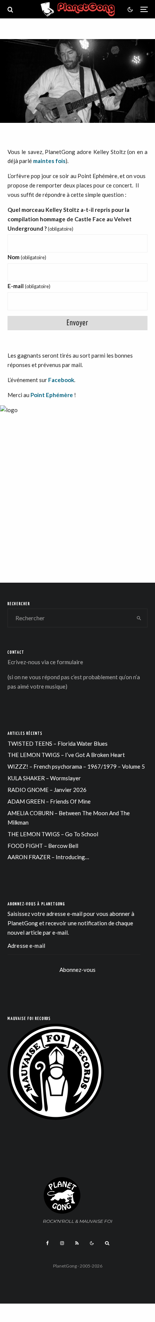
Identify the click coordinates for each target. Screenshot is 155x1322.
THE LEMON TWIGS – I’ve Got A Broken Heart (66, 754)
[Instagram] (62, 1243)
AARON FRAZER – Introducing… (48, 857)
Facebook (61, 379)
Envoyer (77, 323)
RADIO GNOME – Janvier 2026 (47, 789)
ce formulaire (66, 662)
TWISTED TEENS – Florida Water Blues (58, 743)
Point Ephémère (51, 394)
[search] (139, 618)
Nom (27, 257)
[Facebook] (48, 1243)
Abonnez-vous (77, 969)
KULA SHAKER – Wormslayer (44, 778)
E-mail (29, 286)
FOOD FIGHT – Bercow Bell (43, 845)
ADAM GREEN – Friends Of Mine (49, 801)
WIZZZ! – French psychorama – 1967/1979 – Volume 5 (76, 766)
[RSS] (77, 1243)
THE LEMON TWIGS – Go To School (53, 834)
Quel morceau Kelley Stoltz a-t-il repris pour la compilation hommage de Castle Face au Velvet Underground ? (70, 219)
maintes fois (49, 160)
